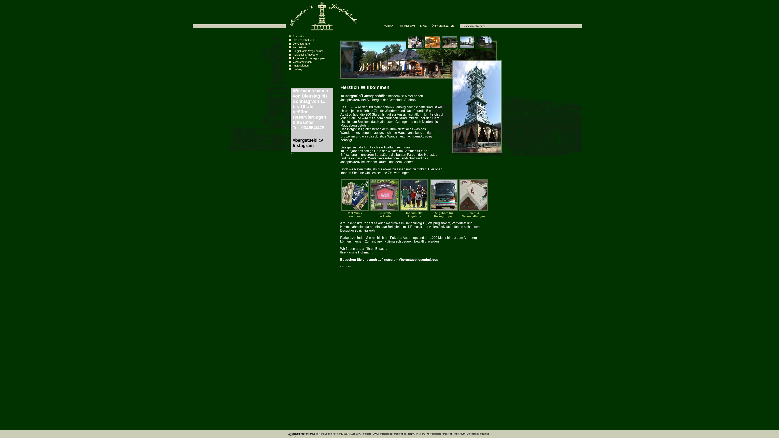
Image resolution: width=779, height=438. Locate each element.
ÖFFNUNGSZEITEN (443, 25)
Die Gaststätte (301, 43)
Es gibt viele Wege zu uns (308, 51)
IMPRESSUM (407, 25)
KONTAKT (389, 25)
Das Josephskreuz (304, 40)
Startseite (298, 36)
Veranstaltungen (302, 61)
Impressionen (301, 65)
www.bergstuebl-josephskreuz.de (389, 434)
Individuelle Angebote (305, 54)
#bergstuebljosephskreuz (439, 434)
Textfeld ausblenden (474, 26)
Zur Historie (299, 47)
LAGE (423, 25)
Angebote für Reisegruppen (309, 58)
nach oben (345, 266)
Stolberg (297, 69)
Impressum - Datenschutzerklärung (471, 434)
